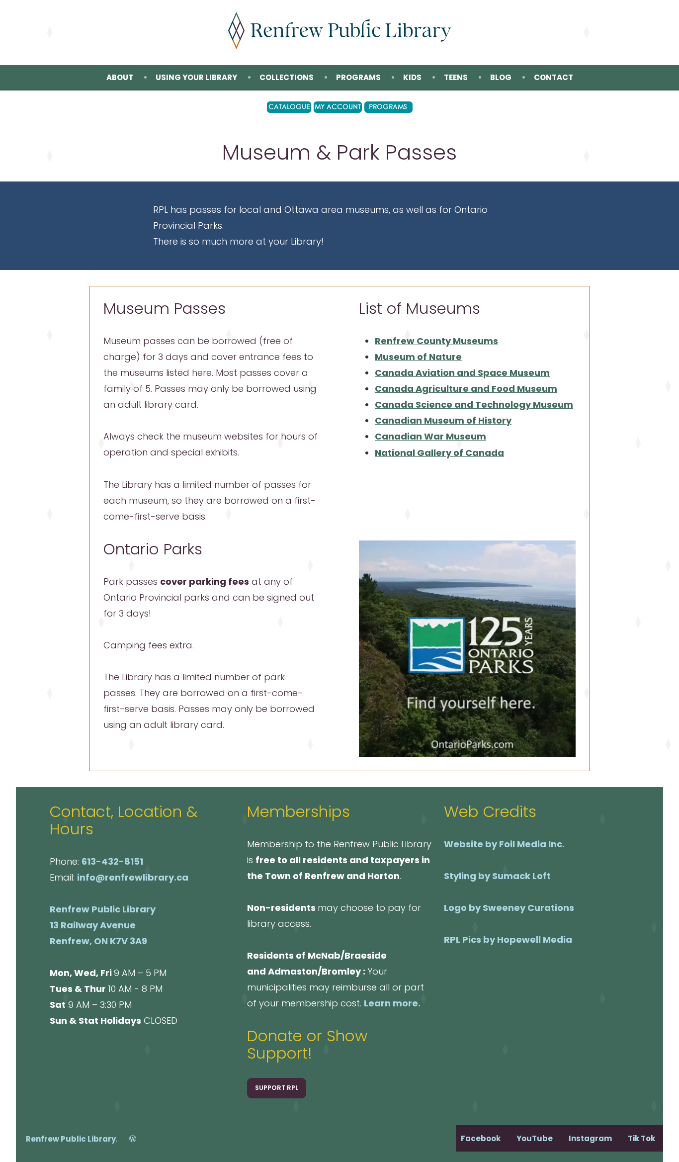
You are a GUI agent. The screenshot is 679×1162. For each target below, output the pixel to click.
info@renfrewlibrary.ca (132, 877)
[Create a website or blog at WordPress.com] (127, 1139)
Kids (412, 77)
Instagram (590, 1138)
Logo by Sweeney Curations (509, 907)
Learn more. (392, 1003)
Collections (286, 77)
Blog (500, 77)
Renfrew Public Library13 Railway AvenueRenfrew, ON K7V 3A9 (103, 925)
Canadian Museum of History (443, 420)
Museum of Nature (418, 357)
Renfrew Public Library (71, 1139)
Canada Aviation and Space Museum (462, 372)
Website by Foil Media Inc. (504, 844)
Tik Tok (641, 1138)
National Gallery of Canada (439, 453)
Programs (358, 77)
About (119, 77)
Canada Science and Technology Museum (474, 404)
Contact (553, 77)
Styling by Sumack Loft (497, 876)
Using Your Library (196, 77)
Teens (456, 77)
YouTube (534, 1138)
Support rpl (276, 1087)
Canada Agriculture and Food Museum (466, 388)
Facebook (481, 1138)
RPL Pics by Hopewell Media (508, 939)
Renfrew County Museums (436, 341)
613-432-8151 (112, 861)
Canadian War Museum (430, 436)
